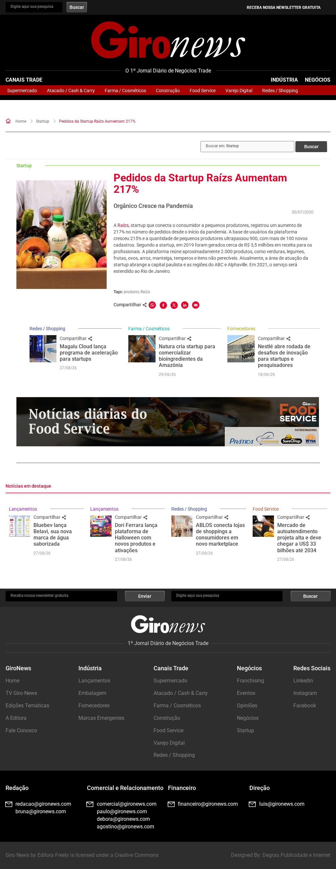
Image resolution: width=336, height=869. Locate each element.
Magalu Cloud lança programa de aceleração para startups (89, 352)
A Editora (16, 718)
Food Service (203, 90)
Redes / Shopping (280, 90)
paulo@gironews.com (122, 811)
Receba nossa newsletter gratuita (284, 7)
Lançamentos (23, 509)
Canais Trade (24, 80)
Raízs (123, 225)
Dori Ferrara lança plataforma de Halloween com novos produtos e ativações (136, 538)
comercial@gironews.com (127, 804)
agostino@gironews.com (125, 826)
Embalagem (92, 693)
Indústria (284, 80)
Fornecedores (241, 328)
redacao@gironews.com (43, 804)
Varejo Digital (238, 90)
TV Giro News (21, 693)
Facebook (304, 705)
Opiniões (247, 705)
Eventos (246, 693)
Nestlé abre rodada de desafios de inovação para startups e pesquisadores (284, 356)
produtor (131, 292)
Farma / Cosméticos (125, 90)
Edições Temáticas (27, 705)
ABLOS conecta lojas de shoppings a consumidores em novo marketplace (220, 534)
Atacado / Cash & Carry (71, 90)
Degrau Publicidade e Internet (296, 855)
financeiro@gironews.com (208, 804)
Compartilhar (74, 338)
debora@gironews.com (123, 819)
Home (20, 121)
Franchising (250, 680)
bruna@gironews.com (40, 811)
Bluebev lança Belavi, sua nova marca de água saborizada (52, 534)
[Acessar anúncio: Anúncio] (167, 421)
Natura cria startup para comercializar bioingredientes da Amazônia (187, 356)
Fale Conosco (21, 730)
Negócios (317, 80)
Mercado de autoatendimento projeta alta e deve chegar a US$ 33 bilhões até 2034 (299, 538)
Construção (168, 90)
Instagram (305, 693)
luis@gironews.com (281, 804)
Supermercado (22, 90)
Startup (42, 121)
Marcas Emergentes (101, 718)
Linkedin (303, 680)
